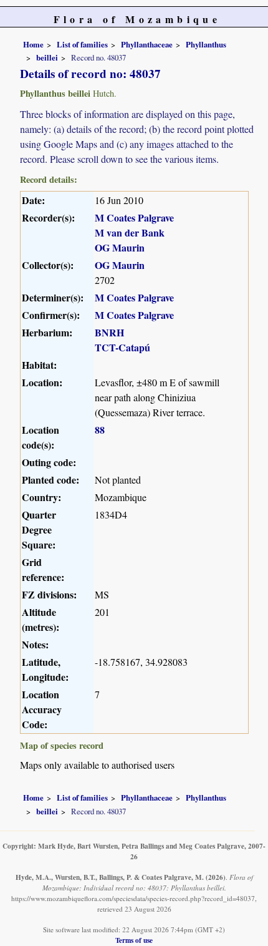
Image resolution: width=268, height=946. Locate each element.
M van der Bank (130, 232)
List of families (82, 44)
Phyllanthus (206, 44)
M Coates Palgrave (134, 217)
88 (100, 429)
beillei (47, 57)
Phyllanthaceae (147, 44)
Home (33, 44)
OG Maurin (120, 247)
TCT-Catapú (122, 347)
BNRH (109, 332)
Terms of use (134, 940)
